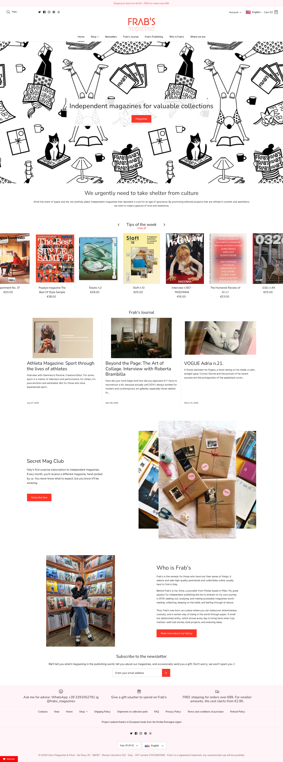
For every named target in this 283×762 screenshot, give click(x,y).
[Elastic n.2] (98, 258)
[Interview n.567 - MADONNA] (185, 258)
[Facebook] (44, 12)
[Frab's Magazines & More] (141, 24)
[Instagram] (49, 12)
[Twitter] (39, 12)
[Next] (276, 112)
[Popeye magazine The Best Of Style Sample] (55, 258)
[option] (141, 112)
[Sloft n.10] (141, 258)
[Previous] (6, 112)
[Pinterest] (54, 12)
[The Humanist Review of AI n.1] (228, 258)
